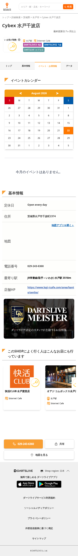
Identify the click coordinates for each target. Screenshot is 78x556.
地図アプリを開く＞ (63, 225)
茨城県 (26, 17)
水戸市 (35, 17)
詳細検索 (16, 17)
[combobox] (42, 7)
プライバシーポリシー (39, 518)
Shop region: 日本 (54, 470)
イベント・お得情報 (47, 66)
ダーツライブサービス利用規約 (39, 497)
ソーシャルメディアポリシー (39, 507)
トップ (6, 17)
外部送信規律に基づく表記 (39, 528)
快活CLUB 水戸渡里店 (17, 391)
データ (69, 65)
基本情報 (26, 65)
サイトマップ (39, 538)
